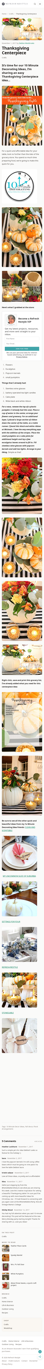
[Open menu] (40, 4)
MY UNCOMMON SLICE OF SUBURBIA (19, 876)
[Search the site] (35, 4)
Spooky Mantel (16, 1255)
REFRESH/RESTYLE (10, 967)
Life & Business (8, 1305)
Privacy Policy (7, 1364)
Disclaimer (33, 1361)
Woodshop (8, 1328)
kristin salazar (7, 1173)
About (4, 1361)
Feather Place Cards (18, 1246)
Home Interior (7, 1301)
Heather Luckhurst (9, 1147)
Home (4, 14)
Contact (24, 1361)
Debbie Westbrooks (26, 43)
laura (4, 1158)
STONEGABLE (8, 1013)
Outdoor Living (8, 1309)
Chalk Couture (14, 1361)
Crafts (11, 14)
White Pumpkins (17, 1274)
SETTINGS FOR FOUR (11, 921)
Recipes (5, 1313)
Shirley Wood (7, 1210)
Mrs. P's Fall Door (17, 1264)
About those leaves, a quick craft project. (23, 1284)
